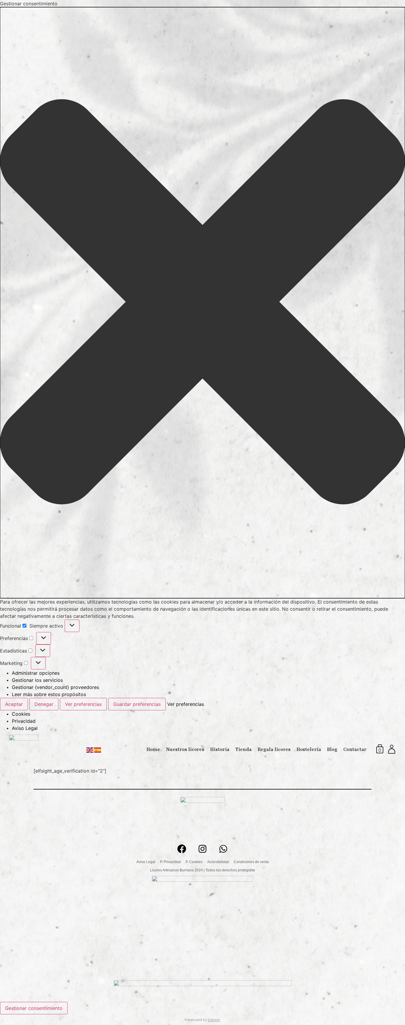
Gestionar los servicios (37, 680)
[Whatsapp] (223, 848)
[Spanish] (98, 749)
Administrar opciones (36, 673)
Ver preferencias (83, 704)
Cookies (21, 714)
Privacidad (24, 721)
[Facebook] (181, 848)
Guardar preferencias (137, 704)
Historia (219, 749)
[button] (202, 302)
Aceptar (14, 704)
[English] (90, 749)
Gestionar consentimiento (34, 1008)
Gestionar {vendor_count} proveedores (55, 687)
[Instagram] (202, 848)
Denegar (43, 704)
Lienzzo (214, 1020)
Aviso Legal (25, 728)
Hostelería (308, 749)
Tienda (243, 749)
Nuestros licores (185, 749)
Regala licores (274, 749)
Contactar (354, 749)
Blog (332, 749)
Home (153, 749)
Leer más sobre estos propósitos (49, 694)
